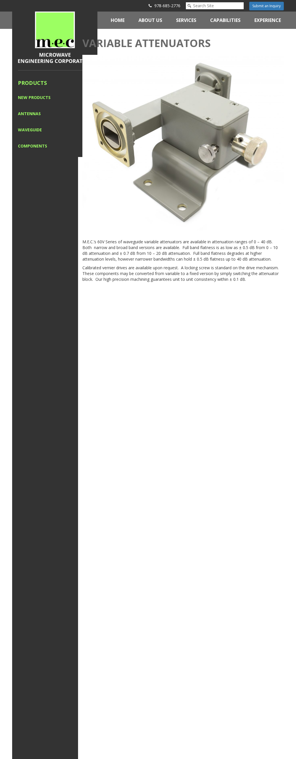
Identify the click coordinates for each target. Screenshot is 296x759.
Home (118, 20)
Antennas (29, 113)
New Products (34, 97)
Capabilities (225, 20)
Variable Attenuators (146, 43)
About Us (150, 20)
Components (32, 146)
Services (186, 20)
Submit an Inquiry (266, 5)
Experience (267, 20)
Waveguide (30, 129)
